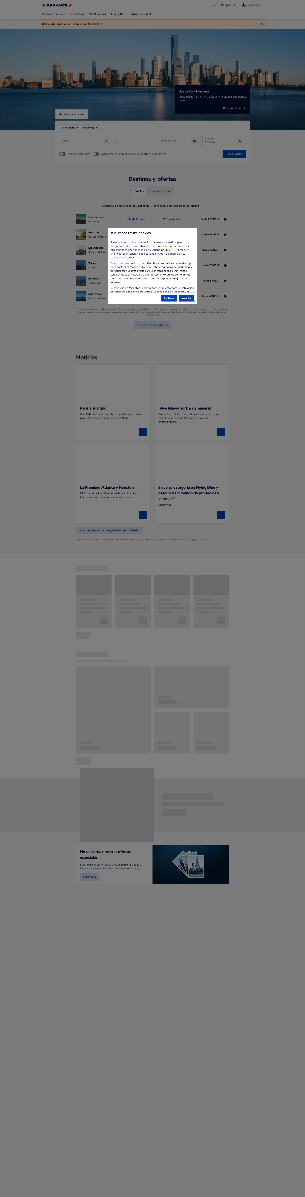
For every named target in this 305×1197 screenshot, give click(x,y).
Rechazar (169, 298)
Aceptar (187, 298)
